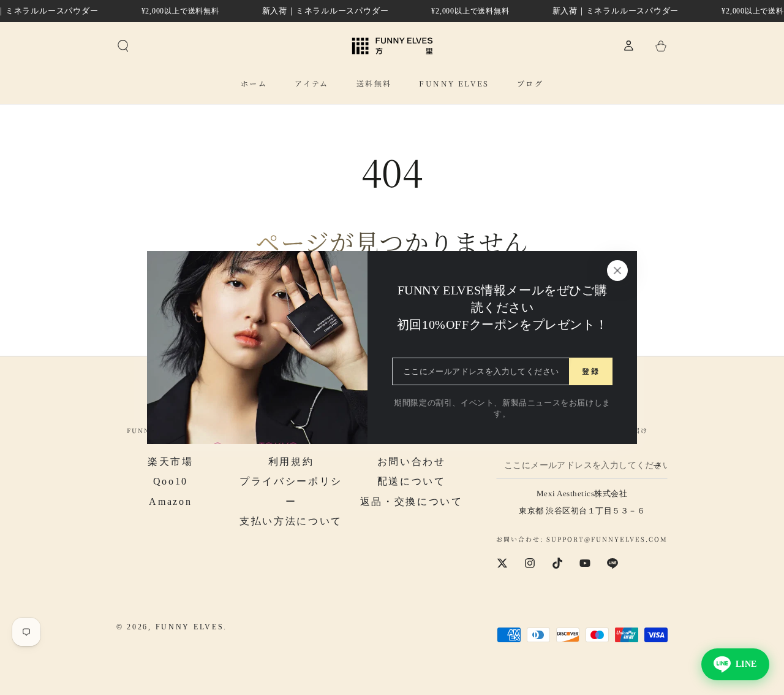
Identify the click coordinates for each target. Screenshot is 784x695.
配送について (411, 481)
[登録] (661, 464)
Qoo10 (171, 481)
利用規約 (291, 461)
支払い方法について (290, 521)
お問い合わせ (411, 461)
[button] (123, 46)
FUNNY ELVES (190, 627)
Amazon (170, 501)
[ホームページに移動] (392, 46)
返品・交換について (411, 501)
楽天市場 (171, 461)
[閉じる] (617, 270)
